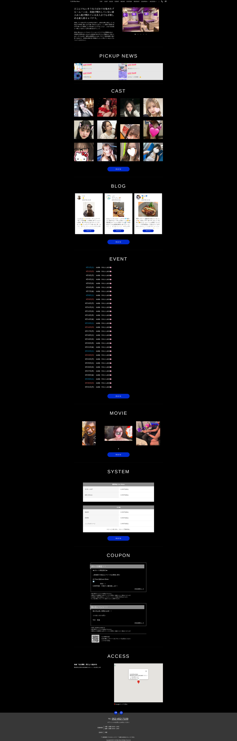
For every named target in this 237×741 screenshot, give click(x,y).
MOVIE (123, 1)
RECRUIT (137, 1)
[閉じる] (146, 671)
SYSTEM (129, 1)
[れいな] (153, 152)
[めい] (130, 152)
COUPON (144, 1)
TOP (101, 1)
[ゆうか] (107, 107)
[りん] (130, 107)
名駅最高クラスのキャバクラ (109, 737)
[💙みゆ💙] (84, 107)
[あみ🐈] (153, 107)
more (118, 169)
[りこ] (107, 129)
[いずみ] (130, 129)
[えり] (153, 129)
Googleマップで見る (121, 704)
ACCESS (152, 1)
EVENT (117, 1)
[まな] (84, 129)
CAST (106, 1)
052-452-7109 (120, 718)
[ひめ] (107, 152)
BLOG (111, 1)
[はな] (84, 152)
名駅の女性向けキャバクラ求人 (127, 737)
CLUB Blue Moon (75, 1)
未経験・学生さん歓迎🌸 (104, 267)
